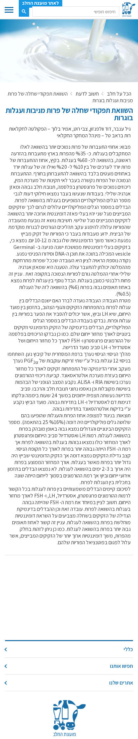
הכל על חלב (119, 94)
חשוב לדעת (87, 94)
